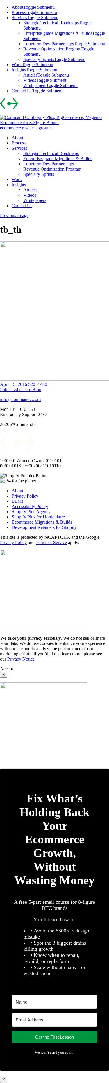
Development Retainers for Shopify (44, 527)
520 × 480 (37, 384)
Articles (30, 75)
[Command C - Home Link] (17, 450)
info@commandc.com (20, 399)
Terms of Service (51, 542)
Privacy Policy (25, 495)
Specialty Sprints (38, 59)
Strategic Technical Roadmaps (51, 22)
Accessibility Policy (30, 506)
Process (19, 12)
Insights (19, 69)
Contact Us (22, 90)
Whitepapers (34, 85)
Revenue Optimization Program (52, 48)
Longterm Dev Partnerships (48, 43)
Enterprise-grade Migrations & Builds (57, 33)
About (17, 7)
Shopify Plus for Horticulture (38, 516)
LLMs (17, 501)
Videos (29, 80)
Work (17, 64)
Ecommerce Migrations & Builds (42, 522)
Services (19, 17)
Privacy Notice (21, 659)
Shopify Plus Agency (31, 511)
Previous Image (14, 215)
